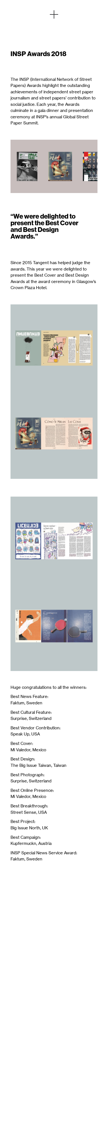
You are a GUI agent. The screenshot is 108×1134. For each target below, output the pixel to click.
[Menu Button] (54, 14)
